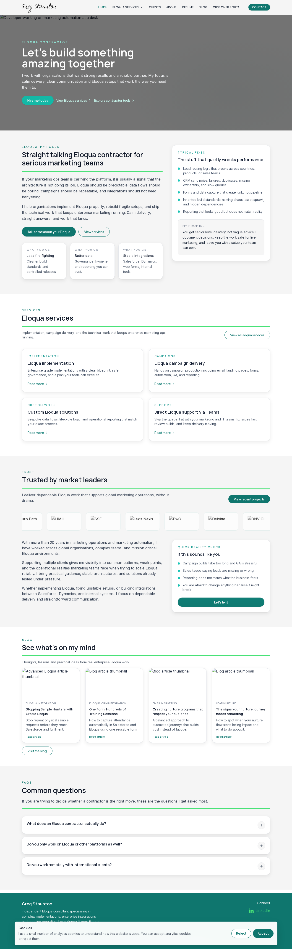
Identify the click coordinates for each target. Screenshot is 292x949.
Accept (263, 933)
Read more (36, 384)
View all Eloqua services (247, 335)
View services (94, 232)
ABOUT (171, 7)
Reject (241, 933)
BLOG (203, 7)
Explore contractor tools (112, 100)
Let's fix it (221, 602)
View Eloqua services (71, 100)
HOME (102, 7)
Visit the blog (37, 751)
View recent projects (249, 499)
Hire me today (37, 100)
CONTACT (259, 7)
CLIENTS (155, 7)
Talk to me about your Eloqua (48, 232)
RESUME (187, 7)
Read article (33, 736)
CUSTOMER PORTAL (227, 7)
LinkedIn (263, 910)
